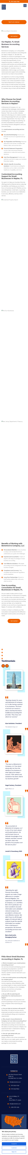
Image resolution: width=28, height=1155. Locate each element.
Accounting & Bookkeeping (11, 649)
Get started (14, 36)
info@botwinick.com (15, 1082)
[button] (3, 666)
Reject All (14, 1151)
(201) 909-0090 (15, 1)
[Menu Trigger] (25, 5)
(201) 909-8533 (15, 1089)
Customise (14, 1147)
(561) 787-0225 (15, 1107)
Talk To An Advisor (14, 22)
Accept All (14, 1143)
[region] (14, 1142)
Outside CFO (7, 652)
